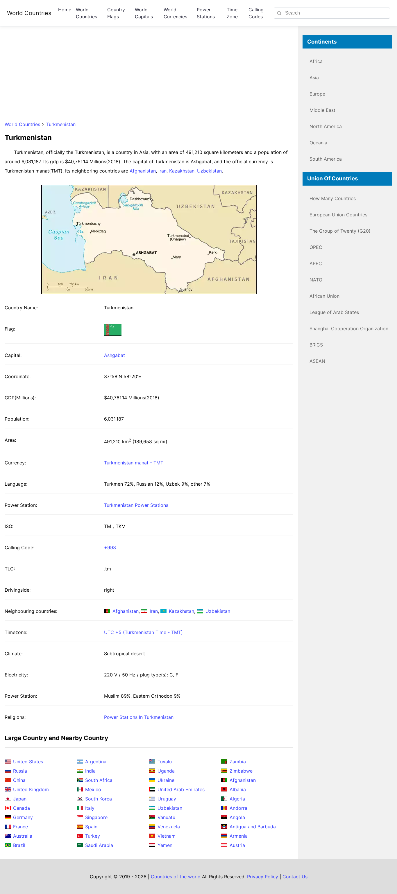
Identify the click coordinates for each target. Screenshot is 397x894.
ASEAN (317, 361)
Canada (21, 808)
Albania (238, 789)
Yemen (165, 845)
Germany (23, 817)
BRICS (316, 345)
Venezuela (169, 827)
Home (64, 9)
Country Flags (116, 13)
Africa (316, 61)
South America (326, 159)
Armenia (239, 836)
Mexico (93, 789)
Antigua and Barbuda (253, 827)
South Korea (98, 799)
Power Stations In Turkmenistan (139, 717)
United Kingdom (31, 789)
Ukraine (166, 780)
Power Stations (206, 13)
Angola (237, 817)
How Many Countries (333, 198)
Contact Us (294, 876)
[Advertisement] (149, 75)
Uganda (166, 771)
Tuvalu (165, 761)
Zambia (238, 761)
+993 (110, 547)
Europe (317, 94)
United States (28, 761)
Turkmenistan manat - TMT (133, 463)
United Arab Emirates (181, 789)
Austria (237, 845)
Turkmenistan (61, 124)
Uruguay (167, 799)
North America (326, 126)
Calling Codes (256, 13)
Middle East (322, 110)
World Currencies (175, 13)
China (19, 780)
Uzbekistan (209, 171)
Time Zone (232, 13)
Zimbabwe (241, 771)
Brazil (19, 845)
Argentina (95, 761)
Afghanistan (143, 171)
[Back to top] (380, 877)
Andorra (238, 808)
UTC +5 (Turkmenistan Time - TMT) (143, 632)
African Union (324, 296)
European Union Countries (338, 215)
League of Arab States (334, 312)
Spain (91, 827)
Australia (22, 836)
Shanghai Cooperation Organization (349, 328)
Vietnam (167, 836)
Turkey (92, 836)
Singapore (96, 817)
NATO (316, 280)
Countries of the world (176, 876)
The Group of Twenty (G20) (340, 231)
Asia (314, 77)
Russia (20, 771)
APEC (316, 263)
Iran (162, 171)
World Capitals (144, 13)
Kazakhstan (181, 171)
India (90, 771)
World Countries (29, 13)
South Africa (98, 780)
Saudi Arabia (99, 845)
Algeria (237, 799)
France (20, 827)
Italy (89, 808)
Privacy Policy (262, 876)
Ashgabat (114, 355)
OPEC (316, 247)
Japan (19, 799)
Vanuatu (166, 817)
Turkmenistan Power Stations (136, 505)
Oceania (318, 143)
